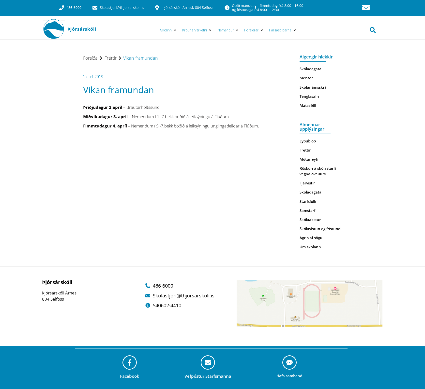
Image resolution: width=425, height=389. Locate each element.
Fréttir (111, 58)
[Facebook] (129, 362)
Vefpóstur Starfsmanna (207, 376)
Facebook (129, 376)
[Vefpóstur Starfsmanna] (208, 362)
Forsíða (90, 58)
